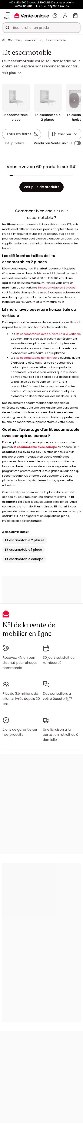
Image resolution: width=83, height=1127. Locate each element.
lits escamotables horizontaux (36, 358)
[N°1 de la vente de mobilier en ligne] (31, 15)
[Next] (74, 100)
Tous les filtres (19, 134)
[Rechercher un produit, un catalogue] (7, 27)
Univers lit (30, 40)
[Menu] (7, 13)
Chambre (14, 40)
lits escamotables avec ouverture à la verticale (48, 334)
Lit (40, 40)
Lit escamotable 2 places (24, 540)
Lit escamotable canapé (24, 559)
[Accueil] (3, 40)
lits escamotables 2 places (56, 287)
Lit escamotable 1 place (23, 549)
